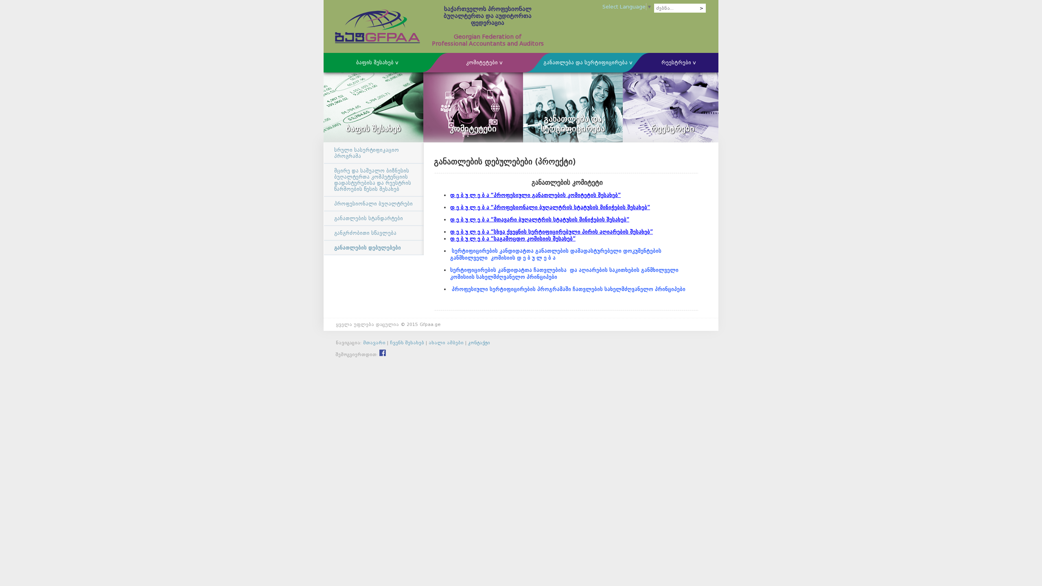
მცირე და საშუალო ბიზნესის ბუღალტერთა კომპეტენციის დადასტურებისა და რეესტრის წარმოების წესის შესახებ (372, 180)
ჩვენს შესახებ (407, 342)
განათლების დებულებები (367, 248)
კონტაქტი (479, 342)
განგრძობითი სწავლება (365, 233)
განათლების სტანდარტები (368, 218)
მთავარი (374, 342)
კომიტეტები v (484, 62)
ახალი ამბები (446, 342)
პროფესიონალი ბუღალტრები (373, 204)
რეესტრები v (678, 62)
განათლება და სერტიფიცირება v (588, 62)
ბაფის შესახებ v (377, 62)
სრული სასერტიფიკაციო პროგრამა (366, 153)
